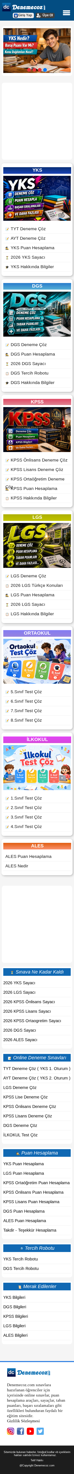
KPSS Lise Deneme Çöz (25, 1097)
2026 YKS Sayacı (25, 257)
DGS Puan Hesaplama (30, 354)
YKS (37, 170)
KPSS (37, 401)
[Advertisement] (37, 121)
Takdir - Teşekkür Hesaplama (29, 1230)
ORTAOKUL (37, 633)
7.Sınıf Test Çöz (23, 710)
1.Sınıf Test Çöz (23, 798)
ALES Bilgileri (15, 1335)
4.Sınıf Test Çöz (23, 826)
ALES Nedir (16, 865)
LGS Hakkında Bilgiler (29, 613)
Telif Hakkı (37, 1460)
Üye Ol (48, 15)
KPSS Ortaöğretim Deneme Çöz (35, 483)
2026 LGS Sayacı (25, 604)
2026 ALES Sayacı (20, 1039)
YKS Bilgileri (14, 1297)
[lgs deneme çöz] (37, 566)
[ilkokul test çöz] (37, 788)
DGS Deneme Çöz (26, 344)
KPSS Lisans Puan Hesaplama (31, 1201)
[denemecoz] (28, 1375)
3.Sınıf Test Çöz (23, 817)
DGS (37, 286)
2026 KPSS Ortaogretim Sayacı (32, 1020)
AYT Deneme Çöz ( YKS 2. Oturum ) (37, 1078)
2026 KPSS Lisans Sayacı (27, 1011)
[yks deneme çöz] (37, 219)
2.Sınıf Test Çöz (23, 807)
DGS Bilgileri (14, 1307)
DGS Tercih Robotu (27, 373)
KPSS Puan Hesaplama (31, 488)
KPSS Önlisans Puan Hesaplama (33, 1192)
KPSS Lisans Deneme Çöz (34, 469)
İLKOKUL (37, 739)
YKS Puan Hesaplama (29, 247)
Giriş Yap (25, 15)
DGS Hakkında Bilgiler (29, 382)
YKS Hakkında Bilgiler (29, 266)
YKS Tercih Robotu (20, 1259)
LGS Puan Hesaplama (29, 594)
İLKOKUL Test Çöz (20, 1135)
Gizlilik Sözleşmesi (23, 1421)
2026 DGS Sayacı (25, 363)
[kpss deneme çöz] (37, 450)
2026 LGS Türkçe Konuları (34, 585)
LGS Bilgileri (14, 1326)
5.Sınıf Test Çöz (23, 691)
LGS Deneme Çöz (25, 575)
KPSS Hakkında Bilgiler (31, 498)
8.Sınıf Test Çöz (23, 720)
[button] (29, 70)
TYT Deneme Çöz (25, 228)
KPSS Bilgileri (15, 1316)
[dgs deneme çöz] (37, 335)
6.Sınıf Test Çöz (23, 701)
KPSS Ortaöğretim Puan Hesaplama (36, 1182)
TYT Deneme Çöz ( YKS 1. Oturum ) (37, 1068)
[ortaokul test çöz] (37, 682)
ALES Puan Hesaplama (28, 856)
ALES (37, 845)
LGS (37, 517)
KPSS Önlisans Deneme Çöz (36, 460)
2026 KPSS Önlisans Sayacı (29, 1002)
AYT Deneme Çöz (25, 238)
